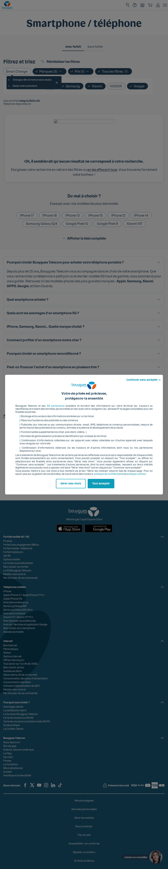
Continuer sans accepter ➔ (143, 380)
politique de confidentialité (109, 474)
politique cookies (136, 474)
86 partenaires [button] (56, 405)
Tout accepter (101, 483)
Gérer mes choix (70, 483)
